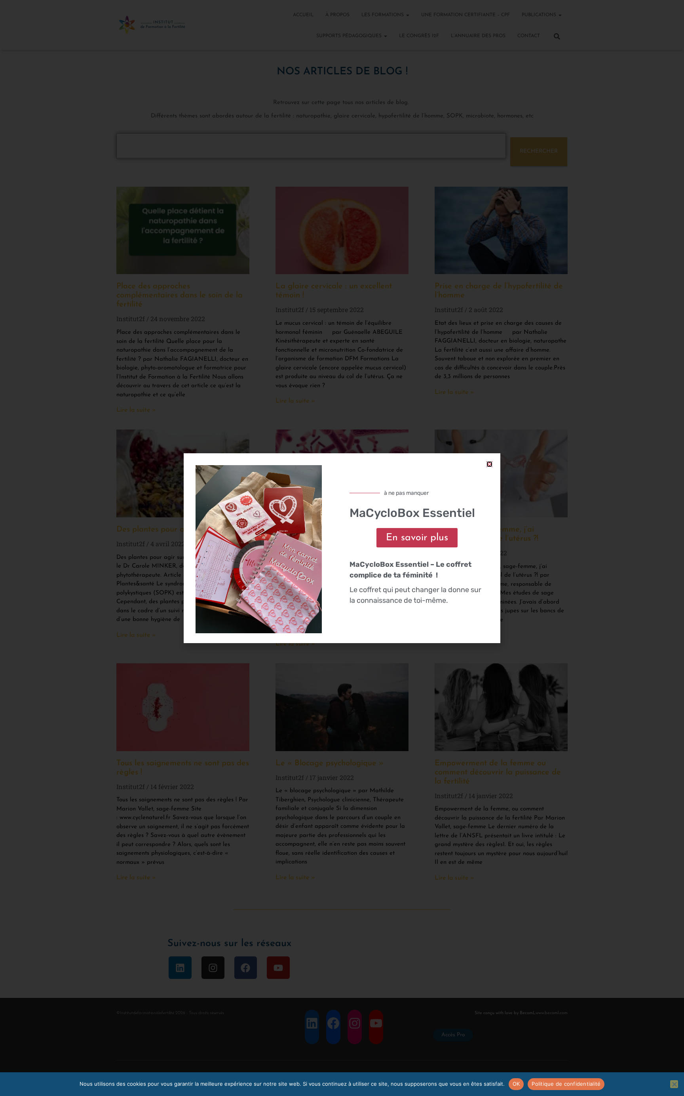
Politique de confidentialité (566, 1084)
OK (516, 1084)
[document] (342, 548)
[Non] (674, 1084)
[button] (489, 464)
